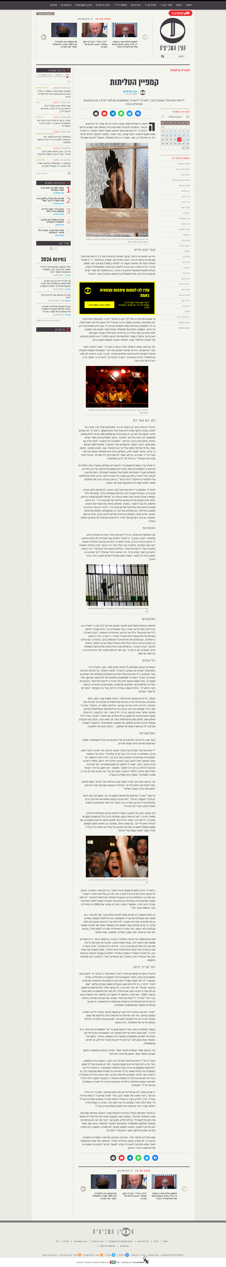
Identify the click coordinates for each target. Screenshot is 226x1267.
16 (187, 139)
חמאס (187, 251)
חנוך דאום (185, 207)
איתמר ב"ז (66, 301)
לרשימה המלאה (41, 173)
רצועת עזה (185, 175)
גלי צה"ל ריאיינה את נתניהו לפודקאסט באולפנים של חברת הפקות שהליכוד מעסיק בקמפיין (55, 283)
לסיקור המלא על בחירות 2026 (48, 321)
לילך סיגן (186, 257)
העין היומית (103, 5)
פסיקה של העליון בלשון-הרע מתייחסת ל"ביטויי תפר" (50, 199)
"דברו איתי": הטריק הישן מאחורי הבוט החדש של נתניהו (95, 44)
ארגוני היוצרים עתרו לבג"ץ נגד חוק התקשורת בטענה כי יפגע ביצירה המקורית (54, 123)
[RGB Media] (114, 1262)
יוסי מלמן (59, 225)
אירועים (135, 5)
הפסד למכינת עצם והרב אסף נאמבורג (52, 189)
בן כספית (186, 235)
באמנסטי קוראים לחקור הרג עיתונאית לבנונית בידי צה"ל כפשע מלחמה (54, 139)
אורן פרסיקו (130, 91)
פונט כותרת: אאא (50, 1255)
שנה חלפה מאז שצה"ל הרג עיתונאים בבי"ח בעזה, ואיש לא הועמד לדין (56, 108)
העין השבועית (83, 5)
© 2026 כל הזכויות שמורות (172, 1255)
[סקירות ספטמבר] (162, 116)
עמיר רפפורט (184, 229)
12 (175, 135)
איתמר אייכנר (184, 246)
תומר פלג (59, 235)
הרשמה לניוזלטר (45, 14)
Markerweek (184, 328)
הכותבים (66, 5)
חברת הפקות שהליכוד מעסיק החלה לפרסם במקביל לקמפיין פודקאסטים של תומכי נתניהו (56, 309)
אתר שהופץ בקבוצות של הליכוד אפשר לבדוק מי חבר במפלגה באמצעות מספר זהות (55, 269)
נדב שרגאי (185, 224)
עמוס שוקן (185, 279)
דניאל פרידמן (184, 284)
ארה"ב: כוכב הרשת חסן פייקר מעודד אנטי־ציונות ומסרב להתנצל (54, 153)
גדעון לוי (186, 268)
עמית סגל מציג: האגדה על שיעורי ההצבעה (51, 231)
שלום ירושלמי (184, 185)
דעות (179, 5)
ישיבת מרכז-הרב (183, 169)
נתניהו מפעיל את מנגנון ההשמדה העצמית (52, 220)
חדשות (58, 74)
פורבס (187, 311)
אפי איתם (186, 240)
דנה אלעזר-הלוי (183, 317)
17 (183, 139)
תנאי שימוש (154, 1255)
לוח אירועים (143, 1241)
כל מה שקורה (56, 70)
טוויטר (109, 1255)
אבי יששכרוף (184, 218)
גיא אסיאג (185, 191)
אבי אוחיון (186, 196)
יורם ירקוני (185, 300)
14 (167, 135)
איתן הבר (186, 213)
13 (171, 135)
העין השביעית (44, 74)
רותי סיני (186, 273)
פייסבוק (60, 329)
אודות (53, 5)
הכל (67, 74)
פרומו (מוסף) (184, 322)
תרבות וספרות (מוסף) (181, 180)
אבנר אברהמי (184, 295)
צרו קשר (135, 1255)
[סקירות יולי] (187, 116)
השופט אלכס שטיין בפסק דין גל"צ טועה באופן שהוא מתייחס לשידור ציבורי (124, 44)
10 (183, 135)
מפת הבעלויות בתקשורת (120, 1241)
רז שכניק (186, 306)
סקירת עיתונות (180, 70)
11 (179, 135)
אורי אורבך (185, 202)
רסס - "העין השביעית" (69, 1255)
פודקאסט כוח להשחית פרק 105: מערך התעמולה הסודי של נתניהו (65, 44)
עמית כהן (186, 262)
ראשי (189, 5)
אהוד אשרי (185, 289)
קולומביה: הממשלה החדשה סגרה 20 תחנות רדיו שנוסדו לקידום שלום (54, 166)
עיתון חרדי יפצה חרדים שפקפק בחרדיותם (53, 210)
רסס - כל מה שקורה (92, 1255)
